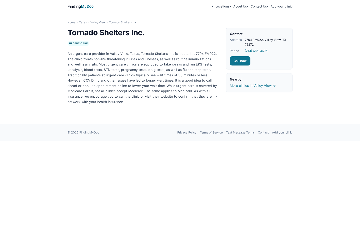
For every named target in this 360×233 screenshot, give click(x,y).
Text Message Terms (240, 132)
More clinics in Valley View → (253, 85)
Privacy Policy (186, 132)
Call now (240, 61)
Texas (83, 22)
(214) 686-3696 (256, 51)
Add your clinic (281, 6)
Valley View (97, 22)
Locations (222, 6)
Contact (263, 132)
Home (71, 22)
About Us (240, 6)
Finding (81, 6)
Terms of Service (211, 132)
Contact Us (259, 6)
